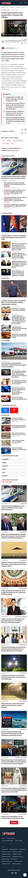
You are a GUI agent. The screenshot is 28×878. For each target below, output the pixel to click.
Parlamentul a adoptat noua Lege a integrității (18, 309)
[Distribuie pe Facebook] (25, 40)
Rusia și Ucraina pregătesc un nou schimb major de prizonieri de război (12, 817)
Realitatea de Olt (14, 859)
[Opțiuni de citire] (25, 875)
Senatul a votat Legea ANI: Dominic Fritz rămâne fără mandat (19, 336)
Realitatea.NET (5, 849)
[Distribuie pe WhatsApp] (22, 43)
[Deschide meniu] (25, 3)
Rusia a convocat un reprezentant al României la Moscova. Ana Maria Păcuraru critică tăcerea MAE (12, 620)
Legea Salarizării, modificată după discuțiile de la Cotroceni (19, 328)
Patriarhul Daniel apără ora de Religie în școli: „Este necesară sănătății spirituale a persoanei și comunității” (14, 790)
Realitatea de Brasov (18, 861)
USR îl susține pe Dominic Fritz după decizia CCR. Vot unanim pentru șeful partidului (14, 184)
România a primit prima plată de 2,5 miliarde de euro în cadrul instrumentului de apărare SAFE (18, 391)
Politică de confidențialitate (7, 840)
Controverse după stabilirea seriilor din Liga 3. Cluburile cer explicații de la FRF (15, 205)
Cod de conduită (18, 840)
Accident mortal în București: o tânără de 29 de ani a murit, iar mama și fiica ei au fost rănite (13, 178)
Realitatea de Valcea (16, 863)
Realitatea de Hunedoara (17, 851)
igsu (13, 143)
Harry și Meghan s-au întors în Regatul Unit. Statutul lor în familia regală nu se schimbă (18, 273)
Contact (3, 838)
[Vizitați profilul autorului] (2, 41)
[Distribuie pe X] (25, 43)
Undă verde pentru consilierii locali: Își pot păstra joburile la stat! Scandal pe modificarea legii (13, 592)
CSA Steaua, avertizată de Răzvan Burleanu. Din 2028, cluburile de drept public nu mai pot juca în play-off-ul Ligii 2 (15, 106)
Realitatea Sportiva (14, 849)
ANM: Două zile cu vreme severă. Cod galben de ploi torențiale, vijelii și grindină (12, 705)
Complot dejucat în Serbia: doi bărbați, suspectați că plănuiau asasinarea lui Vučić (14, 98)
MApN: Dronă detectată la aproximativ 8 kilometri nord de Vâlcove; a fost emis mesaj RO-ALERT (13, 564)
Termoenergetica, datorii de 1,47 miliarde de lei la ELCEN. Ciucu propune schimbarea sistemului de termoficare (19, 374)
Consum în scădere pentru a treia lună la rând (19, 398)
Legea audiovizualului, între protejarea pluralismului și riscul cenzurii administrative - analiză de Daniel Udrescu (15, 200)
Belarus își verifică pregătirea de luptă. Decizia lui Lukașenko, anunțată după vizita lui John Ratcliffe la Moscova (13, 536)
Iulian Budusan (23, 588)
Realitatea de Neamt (6, 863)
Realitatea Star (22, 849)
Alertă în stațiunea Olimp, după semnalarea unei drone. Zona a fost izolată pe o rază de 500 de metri (12, 733)
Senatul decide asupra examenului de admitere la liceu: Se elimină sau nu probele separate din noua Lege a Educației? (13, 649)
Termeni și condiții (11, 838)
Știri (7, 7)
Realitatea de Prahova (6, 854)
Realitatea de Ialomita (6, 856)
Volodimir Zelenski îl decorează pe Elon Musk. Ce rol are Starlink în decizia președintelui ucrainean (13, 302)
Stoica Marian (23, 560)
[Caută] (20, 3)
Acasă (4, 7)
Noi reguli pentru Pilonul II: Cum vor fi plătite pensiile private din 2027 (19, 382)
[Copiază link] (22, 40)
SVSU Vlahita (5, 143)
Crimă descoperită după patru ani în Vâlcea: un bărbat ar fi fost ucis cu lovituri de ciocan (12, 507)
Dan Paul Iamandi (18, 141)
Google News (15, 150)
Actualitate (12, 7)
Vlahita (9, 141)
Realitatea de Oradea (6, 851)
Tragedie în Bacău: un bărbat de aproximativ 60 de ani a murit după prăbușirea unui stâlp (15, 113)
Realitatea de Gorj (5, 859)
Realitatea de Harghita (17, 41)
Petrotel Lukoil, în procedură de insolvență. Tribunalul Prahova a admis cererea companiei (13, 365)
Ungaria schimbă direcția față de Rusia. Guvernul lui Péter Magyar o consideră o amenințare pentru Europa (15, 120)
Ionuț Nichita (23, 503)
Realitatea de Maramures (7, 861)
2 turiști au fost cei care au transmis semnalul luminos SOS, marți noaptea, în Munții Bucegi (13, 677)
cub (3, 141)
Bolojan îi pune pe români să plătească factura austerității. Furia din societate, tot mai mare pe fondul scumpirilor (14, 761)
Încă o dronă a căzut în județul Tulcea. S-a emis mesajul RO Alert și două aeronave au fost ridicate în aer (15, 191)
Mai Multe (14, 822)
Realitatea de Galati (17, 854)
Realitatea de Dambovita (18, 856)
